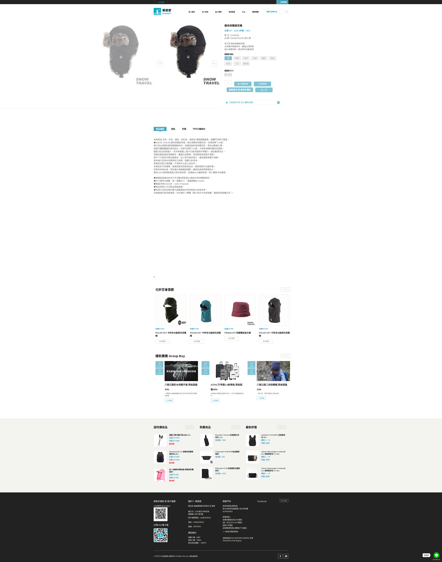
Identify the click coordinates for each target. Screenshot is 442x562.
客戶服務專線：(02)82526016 (199, 518)
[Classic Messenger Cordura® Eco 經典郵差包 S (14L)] (252, 457)
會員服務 (232, 12)
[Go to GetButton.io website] (436, 559)
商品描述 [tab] (160, 129)
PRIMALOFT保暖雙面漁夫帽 (237, 332)
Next (215, 63)
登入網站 (192, 12)
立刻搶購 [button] (169, 400)
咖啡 (237, 58)
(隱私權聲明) (193, 556)
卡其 (255, 58)
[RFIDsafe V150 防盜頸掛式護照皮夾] (206, 473)
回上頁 (264, 89)
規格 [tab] (173, 129)
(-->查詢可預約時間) (230, 532)
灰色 (246, 58)
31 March (159, 373)
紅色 (228, 64)
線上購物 (218, 12)
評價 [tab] (184, 129)
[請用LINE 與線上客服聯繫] (169, 514)
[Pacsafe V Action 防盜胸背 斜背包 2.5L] (206, 440)
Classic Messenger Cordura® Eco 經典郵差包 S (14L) (273, 452)
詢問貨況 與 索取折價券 (240, 89)
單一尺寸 (228, 75)
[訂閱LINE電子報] (169, 535)
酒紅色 (246, 64)
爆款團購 (255, 12)
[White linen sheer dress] (171, 310)
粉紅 (272, 58)
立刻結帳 (262, 83)
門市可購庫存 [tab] (199, 129)
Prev (159, 63)
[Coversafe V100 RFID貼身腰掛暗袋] (206, 457)
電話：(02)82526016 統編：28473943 (196, 524)
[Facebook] (280, 556)
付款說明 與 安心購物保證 (241, 102)
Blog (243, 12)
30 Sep (251, 373)
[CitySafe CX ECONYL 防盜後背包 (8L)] (252, 440)
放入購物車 (243, 83)
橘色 (264, 58)
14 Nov (206, 373)
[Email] (286, 556)
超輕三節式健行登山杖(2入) (179, 435)
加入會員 (205, 12)
